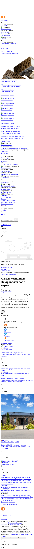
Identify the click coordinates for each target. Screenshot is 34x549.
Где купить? (4, 502)
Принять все (4, 538)
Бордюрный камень (20, 480)
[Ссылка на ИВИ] (14, 506)
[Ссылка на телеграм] (3, 506)
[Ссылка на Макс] (2, 506)
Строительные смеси (7, 123)
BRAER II (15, 487)
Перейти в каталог (6, 267)
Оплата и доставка (6, 495)
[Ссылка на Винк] (15, 506)
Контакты (12, 502)
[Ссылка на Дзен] (7, 506)
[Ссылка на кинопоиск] (12, 506)
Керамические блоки (12, 479)
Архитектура (5, 488)
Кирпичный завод (6, 487)
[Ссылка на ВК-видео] (17, 506)
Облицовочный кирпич (8, 477)
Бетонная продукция (7, 95)
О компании (4, 485)
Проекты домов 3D (21, 490)
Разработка (4, 524)
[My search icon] (16, 220)
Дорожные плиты (25, 482)
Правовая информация (15, 523)
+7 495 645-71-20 (6, 197)
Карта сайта (9, 500)
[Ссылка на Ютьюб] (9, 506)
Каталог (3, 475)
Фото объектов (14, 497)
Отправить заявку (6, 292)
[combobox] (7, 221)
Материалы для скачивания (15, 498)
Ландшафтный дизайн (8, 490)
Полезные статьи (24, 497)
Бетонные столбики (7, 484)
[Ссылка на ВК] (5, 506)
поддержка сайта (14, 524)
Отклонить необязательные (17, 538)
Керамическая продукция (8, 43)
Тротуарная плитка (25, 479)
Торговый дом (23, 487)
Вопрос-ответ (17, 495)
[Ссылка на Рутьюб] (11, 506)
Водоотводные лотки (12, 482)
